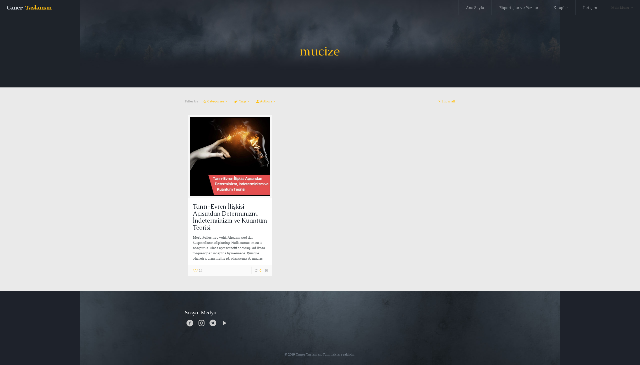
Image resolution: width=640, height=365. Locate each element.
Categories (215, 101)
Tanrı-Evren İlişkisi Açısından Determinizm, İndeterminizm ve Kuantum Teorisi (230, 217)
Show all (448, 101)
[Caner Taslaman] (29, 7)
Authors (266, 101)
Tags (242, 101)
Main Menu (620, 7)
